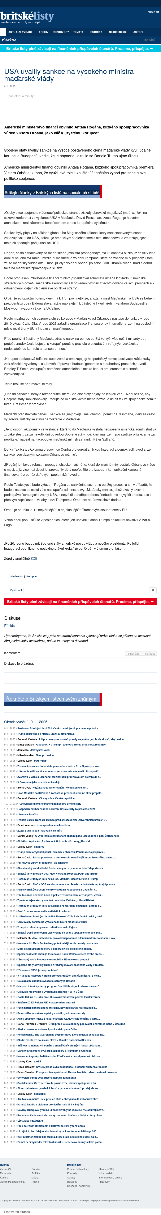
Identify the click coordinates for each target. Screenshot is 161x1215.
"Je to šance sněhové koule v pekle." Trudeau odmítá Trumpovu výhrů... (60, 895)
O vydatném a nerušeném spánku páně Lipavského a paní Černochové (77, 836)
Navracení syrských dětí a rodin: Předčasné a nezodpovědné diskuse (58, 1056)
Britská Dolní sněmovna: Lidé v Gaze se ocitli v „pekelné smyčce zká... (59, 932)
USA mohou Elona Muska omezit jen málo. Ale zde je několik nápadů (57, 771)
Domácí (35, 1169)
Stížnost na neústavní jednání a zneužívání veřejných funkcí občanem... (59, 1045)
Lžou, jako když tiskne (30, 1120)
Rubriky (96, 32)
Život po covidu (45, 755)
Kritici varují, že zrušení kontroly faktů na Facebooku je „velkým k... (57, 889)
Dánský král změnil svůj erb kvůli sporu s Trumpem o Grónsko (54, 1051)
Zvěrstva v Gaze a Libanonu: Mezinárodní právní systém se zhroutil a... (59, 777)
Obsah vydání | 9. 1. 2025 (25, 721)
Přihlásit (152, 11)
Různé (35, 1181)
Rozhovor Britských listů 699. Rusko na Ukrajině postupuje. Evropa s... (59, 906)
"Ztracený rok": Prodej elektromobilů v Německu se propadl (53, 959)
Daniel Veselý (25, 836)
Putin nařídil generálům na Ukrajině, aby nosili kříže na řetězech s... (57, 1008)
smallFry (39, 847)
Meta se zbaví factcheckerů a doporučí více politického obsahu (54, 949)
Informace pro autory (110, 1177)
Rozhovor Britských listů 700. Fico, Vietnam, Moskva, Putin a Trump (57, 879)
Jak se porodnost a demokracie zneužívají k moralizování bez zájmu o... (74, 857)
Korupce (31, 576)
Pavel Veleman (26, 825)
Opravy (71, 1177)
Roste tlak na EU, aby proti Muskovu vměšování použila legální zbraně (59, 997)
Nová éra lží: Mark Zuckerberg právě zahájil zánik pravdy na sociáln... (58, 943)
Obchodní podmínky (78, 1186)
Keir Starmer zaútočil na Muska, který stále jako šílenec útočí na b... (57, 1137)
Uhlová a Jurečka (27, 814)
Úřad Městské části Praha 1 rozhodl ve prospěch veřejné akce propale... (60, 793)
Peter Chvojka (25, 1072)
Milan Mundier (25, 755)
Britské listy (29, 18)
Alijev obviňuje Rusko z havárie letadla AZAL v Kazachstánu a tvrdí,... (58, 1018)
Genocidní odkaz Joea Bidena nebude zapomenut (46, 1077)
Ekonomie (6, 1173)
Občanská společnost (12, 1181)
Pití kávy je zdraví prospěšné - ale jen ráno (42, 862)
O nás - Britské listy (78, 1169)
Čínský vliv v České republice (57, 798)
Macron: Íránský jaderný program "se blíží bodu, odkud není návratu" (58, 986)
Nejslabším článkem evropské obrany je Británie (46, 981)
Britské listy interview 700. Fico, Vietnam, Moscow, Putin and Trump (57, 873)
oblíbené (150, 653)
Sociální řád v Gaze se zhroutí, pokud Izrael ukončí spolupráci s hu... (57, 1083)
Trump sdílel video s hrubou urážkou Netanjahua (46, 734)
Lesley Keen (24, 760)
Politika (35, 1173)
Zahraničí (5, 1169)
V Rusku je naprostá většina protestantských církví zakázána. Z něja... (59, 975)
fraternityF (40, 760)
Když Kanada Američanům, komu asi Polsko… (60, 787)
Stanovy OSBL (107, 1169)
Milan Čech (24, 938)
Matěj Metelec (25, 744)
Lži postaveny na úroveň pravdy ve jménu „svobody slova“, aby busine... (82, 739)
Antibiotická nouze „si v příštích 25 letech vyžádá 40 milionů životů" (57, 1099)
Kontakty (72, 1173)
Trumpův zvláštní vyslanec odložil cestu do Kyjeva (47, 927)
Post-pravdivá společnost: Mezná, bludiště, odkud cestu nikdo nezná (76, 1072)
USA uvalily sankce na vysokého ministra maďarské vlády (52, 922)
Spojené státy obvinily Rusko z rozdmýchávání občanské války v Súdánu (60, 965)
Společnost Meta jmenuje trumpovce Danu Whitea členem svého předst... (60, 954)
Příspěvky (9, 40)
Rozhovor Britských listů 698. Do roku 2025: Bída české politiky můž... (62, 916)
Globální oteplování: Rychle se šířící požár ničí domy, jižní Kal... (54, 841)
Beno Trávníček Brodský (32, 1024)
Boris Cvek (24, 787)
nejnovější (133, 653)
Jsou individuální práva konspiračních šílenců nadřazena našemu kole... (75, 938)
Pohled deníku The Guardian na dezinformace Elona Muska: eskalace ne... (61, 1034)
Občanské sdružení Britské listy (40, 1200)
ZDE (34, 558)
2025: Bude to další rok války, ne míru (39, 830)
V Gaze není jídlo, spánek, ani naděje (38, 782)
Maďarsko (16, 576)
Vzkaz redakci (106, 1173)
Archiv (43, 32)
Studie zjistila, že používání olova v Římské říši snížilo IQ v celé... (55, 1040)
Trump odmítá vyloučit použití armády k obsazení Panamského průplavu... (61, 852)
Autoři (138, 32)
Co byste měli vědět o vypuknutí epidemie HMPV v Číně (50, 992)
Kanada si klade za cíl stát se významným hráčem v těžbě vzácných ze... (60, 1115)
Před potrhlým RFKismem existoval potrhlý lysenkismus (51, 1126)
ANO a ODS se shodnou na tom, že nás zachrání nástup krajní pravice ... (75, 884)
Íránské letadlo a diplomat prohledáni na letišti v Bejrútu (50, 1104)
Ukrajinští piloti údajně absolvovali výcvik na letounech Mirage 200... (57, 1131)
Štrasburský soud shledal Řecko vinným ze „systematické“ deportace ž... (61, 868)
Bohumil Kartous (27, 739)
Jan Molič (23, 750)
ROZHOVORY (61, 32)
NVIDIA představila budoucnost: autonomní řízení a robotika (71, 1067)
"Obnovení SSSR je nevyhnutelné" (37, 970)
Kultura (4, 1177)
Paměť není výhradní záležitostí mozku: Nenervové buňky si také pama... (60, 1142)
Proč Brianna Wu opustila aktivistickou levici (43, 911)
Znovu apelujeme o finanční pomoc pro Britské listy (50, 804)
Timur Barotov (26, 1067)
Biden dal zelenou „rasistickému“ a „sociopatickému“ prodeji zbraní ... (59, 1088)
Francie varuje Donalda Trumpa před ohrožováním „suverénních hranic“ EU (62, 820)
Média (35, 1177)
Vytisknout (15, 590)
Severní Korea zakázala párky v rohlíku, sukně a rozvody (51, 1013)
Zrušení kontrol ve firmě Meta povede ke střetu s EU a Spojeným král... (59, 766)
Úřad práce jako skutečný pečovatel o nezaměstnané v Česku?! (87, 1024)
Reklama (72, 1181)
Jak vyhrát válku (40, 750)
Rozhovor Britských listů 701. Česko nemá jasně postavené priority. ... (59, 728)
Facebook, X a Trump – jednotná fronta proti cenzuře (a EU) (71, 744)
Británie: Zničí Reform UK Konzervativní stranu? (46, 1002)
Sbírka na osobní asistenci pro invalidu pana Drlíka (47, 1029)
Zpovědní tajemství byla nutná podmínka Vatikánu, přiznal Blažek (55, 900)
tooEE (37, 1061)
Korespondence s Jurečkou (53, 825)
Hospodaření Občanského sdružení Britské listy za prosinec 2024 (56, 809)
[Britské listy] (53, 192)
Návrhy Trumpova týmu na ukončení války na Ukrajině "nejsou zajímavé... (61, 1110)
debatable (40, 1094)
